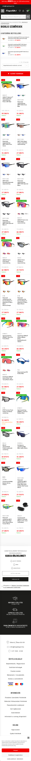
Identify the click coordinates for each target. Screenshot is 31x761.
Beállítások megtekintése (15, 755)
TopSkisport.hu (6, 22)
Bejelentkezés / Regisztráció (15, 664)
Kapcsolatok (15, 730)
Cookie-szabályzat (11, 758)
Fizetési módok (15, 671)
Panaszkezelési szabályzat (15, 705)
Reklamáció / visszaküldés (15, 675)
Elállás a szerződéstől (15, 679)
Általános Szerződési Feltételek (15, 697)
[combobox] (13, 65)
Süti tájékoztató (15, 709)
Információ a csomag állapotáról (15, 716)
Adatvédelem (20, 758)
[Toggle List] (26, 65)
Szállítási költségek (15, 667)
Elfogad (15, 750)
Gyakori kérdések (15, 733)
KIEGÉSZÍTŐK (17, 22)
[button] (28, 738)
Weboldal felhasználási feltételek (15, 701)
